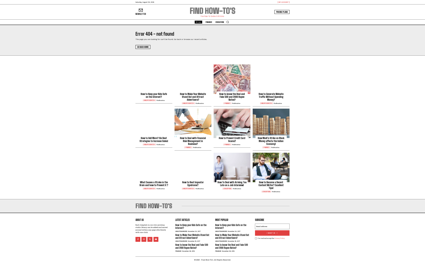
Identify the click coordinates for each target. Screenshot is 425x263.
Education (227, 189)
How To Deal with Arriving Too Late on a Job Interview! (232, 184)
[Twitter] (149, 239)
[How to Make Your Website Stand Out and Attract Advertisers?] (193, 79)
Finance (227, 103)
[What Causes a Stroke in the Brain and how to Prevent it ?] (153, 167)
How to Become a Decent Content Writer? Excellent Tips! (271, 185)
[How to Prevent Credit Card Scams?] (232, 123)
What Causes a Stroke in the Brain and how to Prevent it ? (154, 184)
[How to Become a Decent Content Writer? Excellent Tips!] (271, 167)
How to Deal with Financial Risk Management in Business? (193, 141)
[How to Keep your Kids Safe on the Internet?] (153, 79)
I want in (271, 233)
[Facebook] (137, 239)
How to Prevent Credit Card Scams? (232, 139)
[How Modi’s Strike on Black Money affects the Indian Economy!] (271, 123)
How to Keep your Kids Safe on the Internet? (154, 95)
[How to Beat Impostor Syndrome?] (193, 167)
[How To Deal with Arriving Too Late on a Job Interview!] (232, 167)
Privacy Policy (279, 238)
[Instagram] (143, 239)
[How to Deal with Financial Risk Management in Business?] (193, 123)
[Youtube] (156, 239)
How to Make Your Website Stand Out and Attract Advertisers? (193, 96)
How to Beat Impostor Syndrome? (193, 184)
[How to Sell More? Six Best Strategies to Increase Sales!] (153, 123)
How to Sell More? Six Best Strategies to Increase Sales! (154, 139)
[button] (227, 22)
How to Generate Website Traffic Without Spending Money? (271, 96)
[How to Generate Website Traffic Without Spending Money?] (271, 79)
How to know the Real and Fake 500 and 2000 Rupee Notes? (232, 96)
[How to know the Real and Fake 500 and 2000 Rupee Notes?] (232, 79)
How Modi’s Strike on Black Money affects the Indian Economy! (271, 141)
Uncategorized (149, 100)
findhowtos (160, 100)
